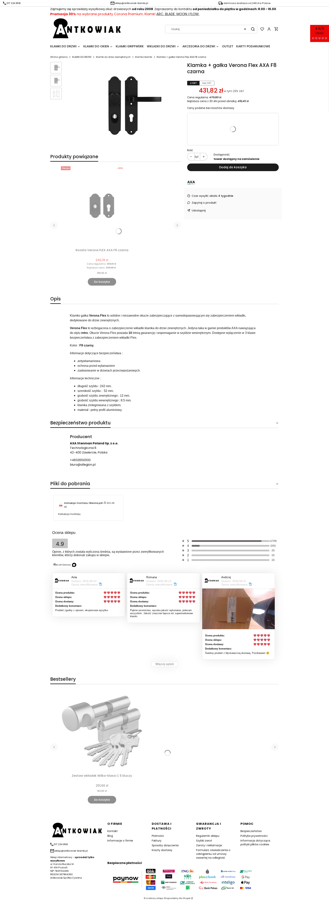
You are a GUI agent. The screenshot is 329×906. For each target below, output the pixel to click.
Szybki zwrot (204, 840)
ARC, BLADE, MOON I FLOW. (177, 14)
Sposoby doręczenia (165, 845)
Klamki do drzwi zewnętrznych (113, 57)
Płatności (158, 836)
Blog (110, 836)
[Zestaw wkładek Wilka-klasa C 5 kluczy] (102, 731)
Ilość (190, 150)
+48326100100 (80, 460)
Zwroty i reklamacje (209, 845)
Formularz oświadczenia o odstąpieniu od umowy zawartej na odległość (213, 854)
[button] (252, 29)
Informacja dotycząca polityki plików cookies (255, 842)
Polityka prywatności (254, 836)
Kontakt (112, 831)
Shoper (186, 898)
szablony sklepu (154, 898)
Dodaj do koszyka (233, 167)
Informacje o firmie (120, 840)
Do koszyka (102, 282)
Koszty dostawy (162, 850)
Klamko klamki (143, 57)
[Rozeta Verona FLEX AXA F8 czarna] (102, 206)
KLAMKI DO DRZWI (81, 57)
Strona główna (59, 57)
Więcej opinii (164, 664)
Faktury (156, 840)
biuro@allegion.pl (83, 464)
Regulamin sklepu (207, 836)
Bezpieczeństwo (251, 831)
